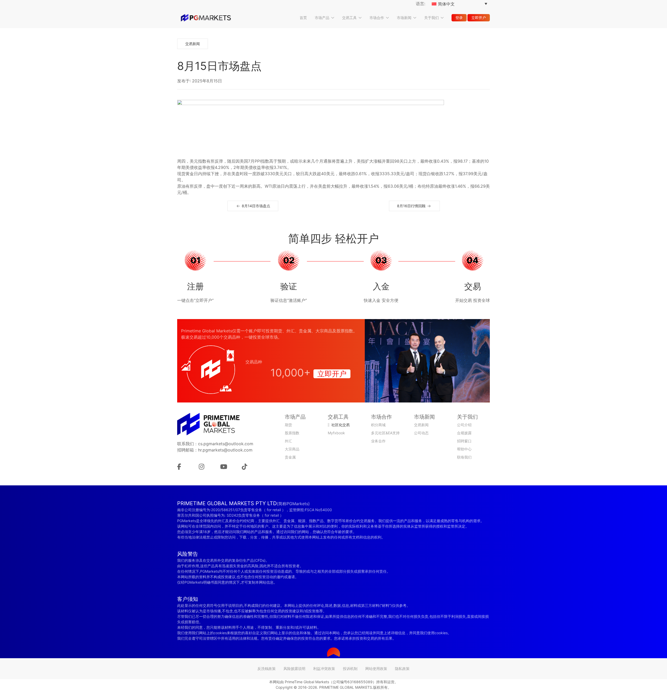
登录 (459, 17)
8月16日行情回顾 (412, 206)
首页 (303, 17)
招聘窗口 (464, 441)
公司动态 (421, 433)
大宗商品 (292, 449)
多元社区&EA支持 (385, 433)
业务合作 (378, 441)
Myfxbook (336, 433)
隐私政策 (402, 668)
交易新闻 (192, 43)
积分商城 (378, 425)
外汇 (288, 441)
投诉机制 (350, 668)
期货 (288, 425)
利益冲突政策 (324, 668)
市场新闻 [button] (404, 17)
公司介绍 (464, 425)
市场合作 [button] (376, 17)
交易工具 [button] (349, 17)
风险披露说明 (294, 668)
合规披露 (464, 433)
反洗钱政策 (266, 668)
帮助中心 (464, 449)
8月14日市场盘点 (255, 206)
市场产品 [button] (322, 17)
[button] (333, 652)
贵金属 (290, 457)
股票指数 (292, 433)
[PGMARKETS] (205, 17)
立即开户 (478, 17)
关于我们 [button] (431, 17)
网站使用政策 (376, 668)
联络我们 (464, 457)
